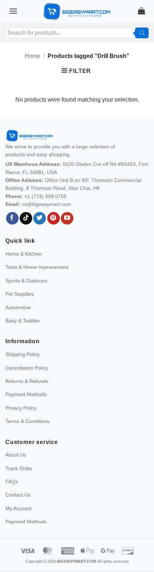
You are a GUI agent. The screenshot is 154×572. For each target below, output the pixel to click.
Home (32, 56)
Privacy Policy (21, 408)
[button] (13, 11)
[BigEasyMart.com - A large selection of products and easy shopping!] (77, 11)
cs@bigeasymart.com (46, 204)
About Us (15, 455)
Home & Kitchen (23, 254)
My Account (18, 508)
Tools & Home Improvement (36, 267)
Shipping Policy (22, 354)
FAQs (11, 481)
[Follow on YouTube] (67, 218)
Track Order (19, 468)
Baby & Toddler (22, 321)
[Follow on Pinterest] (53, 218)
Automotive (18, 307)
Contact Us (17, 495)
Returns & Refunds (26, 381)
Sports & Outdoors (26, 280)
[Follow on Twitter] (39, 218)
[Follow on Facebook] (12, 218)
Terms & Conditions (27, 421)
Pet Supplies (19, 294)
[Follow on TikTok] (26, 218)
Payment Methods (26, 394)
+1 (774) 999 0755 (45, 196)
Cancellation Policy (26, 368)
